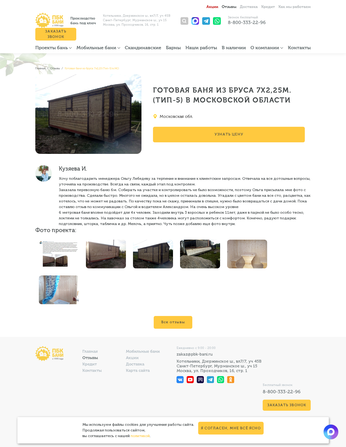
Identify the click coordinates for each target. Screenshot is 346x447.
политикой (140, 436)
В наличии (234, 48)
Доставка (249, 7)
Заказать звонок (55, 34)
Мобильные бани (96, 48)
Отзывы (229, 7)
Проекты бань (52, 48)
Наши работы (201, 48)
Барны (173, 48)
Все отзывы (173, 322)
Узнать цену (228, 134)
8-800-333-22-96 (247, 22)
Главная (90, 352)
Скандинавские (143, 48)
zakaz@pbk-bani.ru (195, 354)
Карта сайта (138, 371)
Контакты (299, 48)
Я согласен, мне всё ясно (231, 428)
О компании (265, 48)
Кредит (268, 7)
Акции (212, 7)
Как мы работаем (294, 7)
